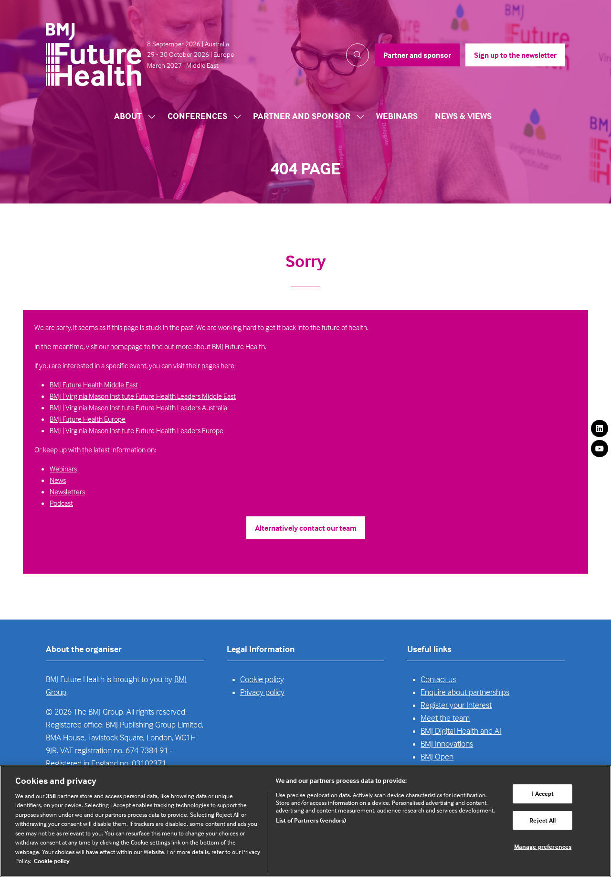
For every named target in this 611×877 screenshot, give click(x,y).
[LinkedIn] (599, 428)
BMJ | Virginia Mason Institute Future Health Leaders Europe (136, 430)
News (58, 480)
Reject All (542, 820)
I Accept (542, 793)
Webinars (397, 115)
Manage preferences (542, 846)
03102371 (149, 763)
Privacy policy (262, 691)
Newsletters (67, 491)
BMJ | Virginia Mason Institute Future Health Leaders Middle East (143, 396)
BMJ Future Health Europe (88, 419)
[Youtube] (599, 448)
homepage (126, 346)
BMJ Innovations (447, 743)
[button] (357, 54)
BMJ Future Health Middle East (94, 384)
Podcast (61, 503)
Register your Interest (456, 704)
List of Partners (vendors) (311, 820)
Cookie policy (262, 679)
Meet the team (445, 717)
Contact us (438, 679)
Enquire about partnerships (465, 691)
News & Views (463, 115)
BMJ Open (437, 756)
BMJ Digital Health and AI (461, 730)
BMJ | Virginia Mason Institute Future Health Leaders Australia (138, 407)
